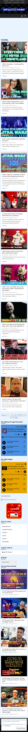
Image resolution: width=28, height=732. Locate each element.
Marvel (8, 585)
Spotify (22, 2)
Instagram (6, 0)
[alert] (14, 500)
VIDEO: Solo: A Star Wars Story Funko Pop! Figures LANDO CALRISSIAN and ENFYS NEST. (13, 288)
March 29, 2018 (13, 328)
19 (11, 417)
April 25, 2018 (12, 217)
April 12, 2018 (12, 255)
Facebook (11, 0)
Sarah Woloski (5, 67)
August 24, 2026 (13, 594)
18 (25, 415)
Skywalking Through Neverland (9, 587)
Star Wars (18, 587)
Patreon (22, 0)
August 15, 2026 (13, 652)
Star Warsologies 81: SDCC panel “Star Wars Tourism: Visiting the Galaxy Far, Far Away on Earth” (13, 679)
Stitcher (4, 538)
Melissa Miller (5, 683)
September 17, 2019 (14, 67)
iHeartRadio (5, 541)
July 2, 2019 (12, 142)
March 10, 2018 (13, 365)
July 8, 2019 (12, 105)
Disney (17, 583)
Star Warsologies (6, 674)
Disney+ (21, 583)
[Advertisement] (14, 27)
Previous (4, 415)
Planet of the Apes (6, 320)
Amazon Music (16, 2)
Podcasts (13, 585)
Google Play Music (7, 529)
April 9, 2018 (12, 292)
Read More (4, 76)
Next (16, 417)
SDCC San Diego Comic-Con (14, 643)
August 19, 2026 (13, 623)
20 (13, 417)
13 (12, 415)
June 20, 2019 (12, 178)
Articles (4, 170)
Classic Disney (5, 583)
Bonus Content (5, 209)
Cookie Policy (7, 725)
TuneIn (4, 535)
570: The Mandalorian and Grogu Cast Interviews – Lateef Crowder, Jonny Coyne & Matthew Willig (13, 710)
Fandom (4, 670)
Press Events (16, 209)
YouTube (17, 0)
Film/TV (11, 209)
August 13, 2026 (13, 714)
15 (17, 415)
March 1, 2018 (12, 403)
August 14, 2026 (13, 683)
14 (15, 415)
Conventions (12, 583)
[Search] (25, 16)
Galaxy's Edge (5, 97)
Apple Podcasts (8, 2)
